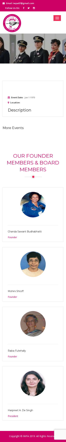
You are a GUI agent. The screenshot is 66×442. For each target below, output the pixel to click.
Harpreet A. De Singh (20, 410)
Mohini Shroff (16, 291)
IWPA (26, 436)
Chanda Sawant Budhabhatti (25, 231)
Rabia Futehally (17, 350)
